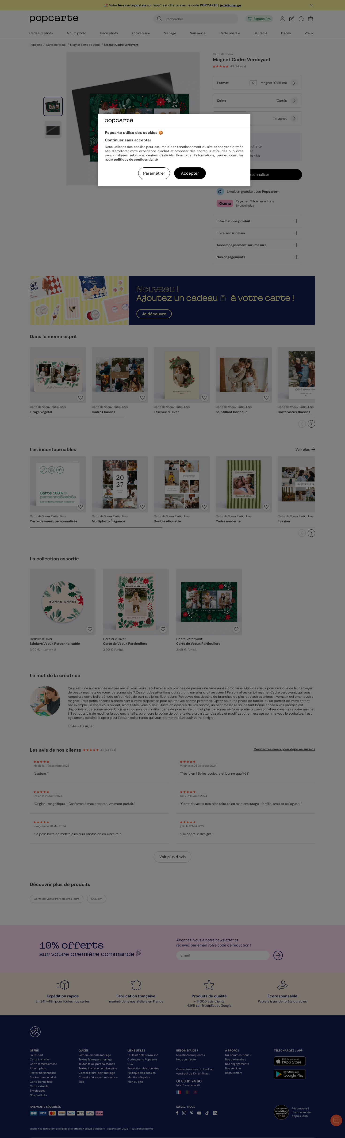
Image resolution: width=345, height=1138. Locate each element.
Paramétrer (154, 173)
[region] (174, 150)
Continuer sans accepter (128, 140)
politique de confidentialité (136, 159)
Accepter (190, 173)
